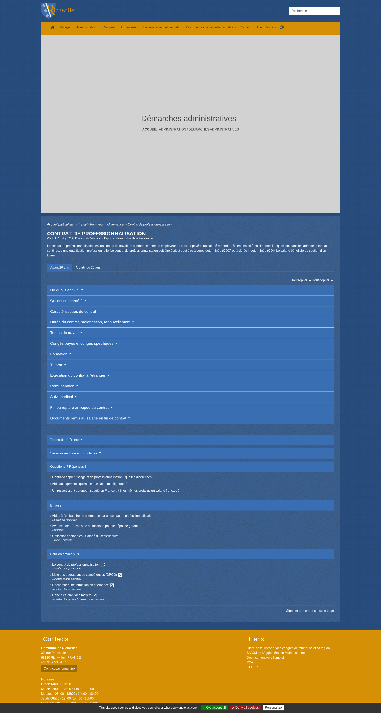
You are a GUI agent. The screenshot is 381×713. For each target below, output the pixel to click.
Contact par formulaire (59, 668)
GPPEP (252, 667)
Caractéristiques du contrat (73, 311)
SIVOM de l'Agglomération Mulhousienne (276, 652)
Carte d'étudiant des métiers (74, 595)
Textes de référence (65, 440)
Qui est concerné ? (67, 301)
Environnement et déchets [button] (161, 27)
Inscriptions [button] (265, 27)
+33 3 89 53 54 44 (53, 662)
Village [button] (65, 27)
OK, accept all (215, 707)
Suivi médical (62, 397)
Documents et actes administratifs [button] (210, 27)
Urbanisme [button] (129, 27)
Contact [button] (245, 27)
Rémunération (62, 386)
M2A (250, 662)
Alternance (116, 224)
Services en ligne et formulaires (74, 453)
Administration (172, 129)
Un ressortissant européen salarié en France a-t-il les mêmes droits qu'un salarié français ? (116, 490)
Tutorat (56, 365)
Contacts (55, 639)
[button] (52, 28)
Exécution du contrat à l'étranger (78, 375)
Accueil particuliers (61, 224)
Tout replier (302, 280)
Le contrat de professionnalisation (78, 564)
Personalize (273, 707)
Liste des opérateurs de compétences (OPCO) (87, 574)
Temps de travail (64, 333)
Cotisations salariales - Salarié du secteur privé (85, 536)
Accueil (149, 129)
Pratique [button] (109, 27)
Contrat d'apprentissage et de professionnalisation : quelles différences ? (103, 477)
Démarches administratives (214, 129)
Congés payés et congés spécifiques (82, 343)
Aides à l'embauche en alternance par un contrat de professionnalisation (102, 515)
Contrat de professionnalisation (150, 224)
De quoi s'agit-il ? (65, 290)
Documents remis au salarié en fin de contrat (88, 418)
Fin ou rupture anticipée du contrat (80, 407)
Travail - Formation (91, 224)
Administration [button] (86, 27)
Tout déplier (323, 280)
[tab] (59, 267)
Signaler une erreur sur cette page (310, 610)
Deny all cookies (247, 707)
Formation (59, 354)
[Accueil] (58, 11)
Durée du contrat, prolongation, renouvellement (90, 322)
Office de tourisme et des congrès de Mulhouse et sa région (288, 648)
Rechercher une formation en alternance (83, 585)
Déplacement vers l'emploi (265, 657)
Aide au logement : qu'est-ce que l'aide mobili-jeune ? (89, 484)
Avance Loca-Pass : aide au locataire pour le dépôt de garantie (96, 526)
